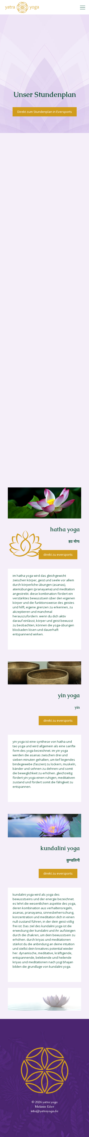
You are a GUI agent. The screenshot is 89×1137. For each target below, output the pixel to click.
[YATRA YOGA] (22, 7)
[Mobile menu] (83, 7)
